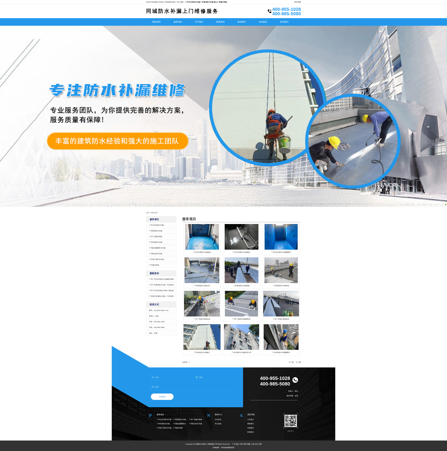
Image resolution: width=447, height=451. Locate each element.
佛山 (237, 444)
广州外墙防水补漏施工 (202, 352)
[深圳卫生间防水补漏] (281, 237)
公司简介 (250, 419)
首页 (147, 213)
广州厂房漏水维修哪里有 (242, 319)
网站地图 (297, 2)
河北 (256, 444)
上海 (252, 444)
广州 (233, 444)
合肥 (260, 444)
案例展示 (242, 22)
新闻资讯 (220, 22)
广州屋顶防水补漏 (155, 231)
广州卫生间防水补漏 (156, 225)
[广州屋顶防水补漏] (201, 270)
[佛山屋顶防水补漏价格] (241, 270)
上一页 (298, 362)
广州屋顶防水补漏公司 (202, 286)
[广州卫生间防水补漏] (201, 237)
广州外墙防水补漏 (155, 242)
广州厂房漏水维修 (155, 236)
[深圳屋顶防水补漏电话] (281, 270)
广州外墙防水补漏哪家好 (281, 352)
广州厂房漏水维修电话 (281, 319)
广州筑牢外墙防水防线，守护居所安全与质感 (165, 296)
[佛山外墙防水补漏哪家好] (241, 337)
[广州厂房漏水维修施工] (281, 303)
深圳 (241, 444)
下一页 (291, 362)
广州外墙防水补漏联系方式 (241, 352)
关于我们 (199, 22)
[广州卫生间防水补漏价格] (241, 237)
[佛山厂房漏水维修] (201, 303)
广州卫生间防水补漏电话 (202, 252)
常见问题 (218, 424)
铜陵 (248, 444)
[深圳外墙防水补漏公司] (281, 337)
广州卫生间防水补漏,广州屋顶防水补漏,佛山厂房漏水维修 (206, 2)
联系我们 (284, 22)
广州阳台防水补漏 (155, 254)
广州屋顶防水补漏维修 (241, 286)
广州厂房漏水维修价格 (202, 319)
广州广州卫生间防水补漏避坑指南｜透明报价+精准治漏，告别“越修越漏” (175, 279)
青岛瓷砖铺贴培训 (227, 447)
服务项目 (178, 22)
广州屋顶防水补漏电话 (281, 286)
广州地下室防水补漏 (156, 259)
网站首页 (156, 22)
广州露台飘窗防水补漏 (157, 248)
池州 (245, 444)
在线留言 (263, 22)
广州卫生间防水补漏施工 (242, 252)
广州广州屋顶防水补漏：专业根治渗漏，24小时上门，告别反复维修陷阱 (175, 285)
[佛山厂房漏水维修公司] (241, 303)
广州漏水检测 (154, 265)
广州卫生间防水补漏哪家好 (281, 252)
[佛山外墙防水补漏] (201, 337)
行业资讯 (218, 419)
